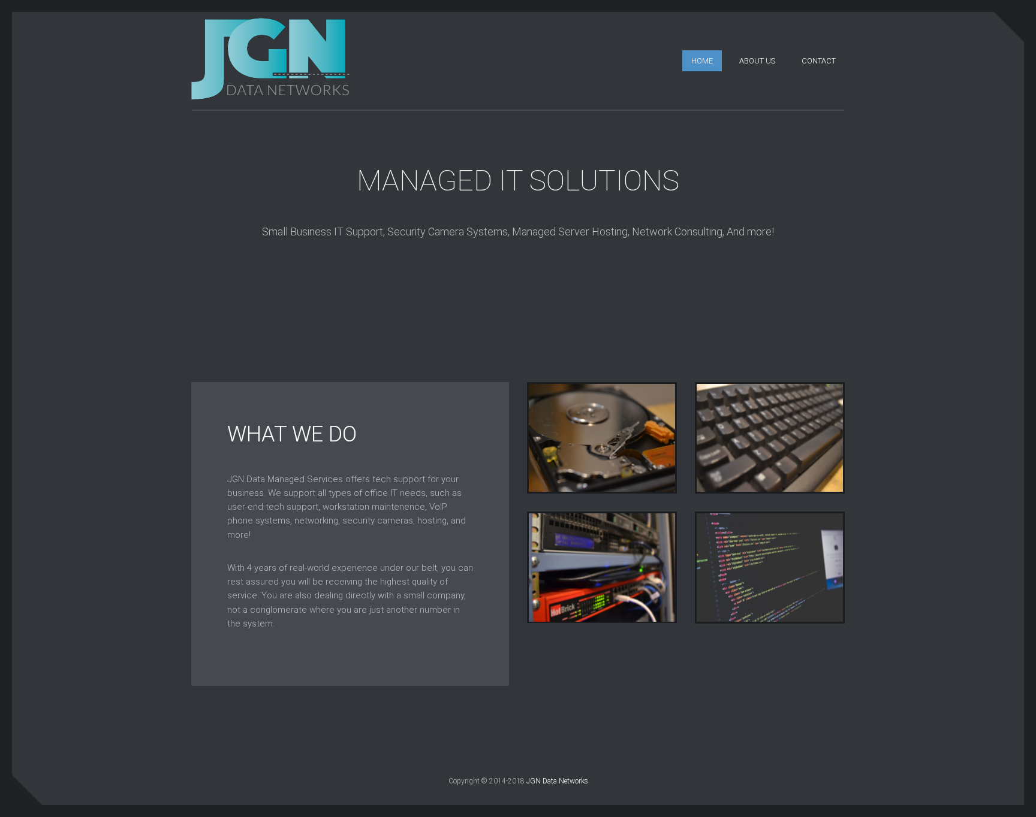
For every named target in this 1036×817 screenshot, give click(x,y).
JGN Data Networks (557, 781)
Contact (819, 60)
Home (702, 60)
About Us (757, 60)
